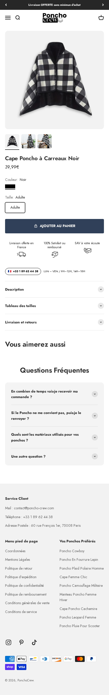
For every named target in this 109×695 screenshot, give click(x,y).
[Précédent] (6, 5)
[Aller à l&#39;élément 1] (12, 142)
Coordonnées (15, 550)
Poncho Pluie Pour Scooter (80, 625)
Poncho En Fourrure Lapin (79, 559)
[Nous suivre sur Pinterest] (21, 642)
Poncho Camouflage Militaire (81, 585)
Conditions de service (21, 611)
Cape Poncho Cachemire (78, 608)
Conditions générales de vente (27, 602)
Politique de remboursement (25, 594)
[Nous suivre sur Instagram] (8, 642)
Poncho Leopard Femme (78, 617)
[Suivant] (103, 5)
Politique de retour (18, 568)
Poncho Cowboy (72, 550)
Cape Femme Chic (73, 576)
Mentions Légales (17, 559)
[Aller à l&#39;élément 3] (45, 142)
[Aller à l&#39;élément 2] (28, 142)
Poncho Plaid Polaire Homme (82, 568)
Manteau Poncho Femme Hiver (78, 597)
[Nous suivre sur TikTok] (34, 642)
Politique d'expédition (21, 576)
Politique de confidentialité (24, 585)
